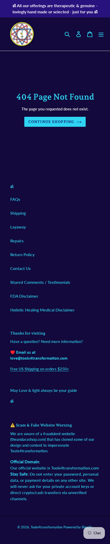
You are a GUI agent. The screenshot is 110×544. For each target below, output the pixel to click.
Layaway (18, 226)
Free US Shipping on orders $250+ (39, 369)
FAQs (15, 199)
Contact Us (20, 268)
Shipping (18, 213)
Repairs (17, 240)
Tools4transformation (46, 527)
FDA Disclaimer (24, 296)
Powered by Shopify (78, 527)
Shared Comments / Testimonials (40, 282)
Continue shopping (51, 122)
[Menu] (101, 34)
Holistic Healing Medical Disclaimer (42, 309)
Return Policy (22, 254)
